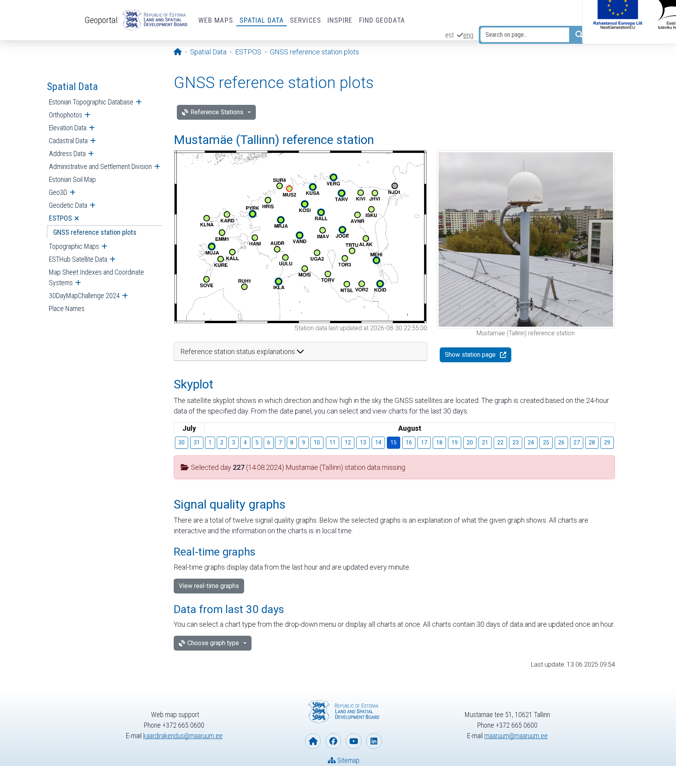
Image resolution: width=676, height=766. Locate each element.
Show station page (470, 354)
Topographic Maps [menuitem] (74, 246)
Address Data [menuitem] (67, 153)
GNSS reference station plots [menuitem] (95, 232)
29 (607, 442)
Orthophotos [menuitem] (65, 115)
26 (561, 442)
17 (424, 442)
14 (378, 442)
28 (592, 442)
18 (439, 442)
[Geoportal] (153, 20)
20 (470, 442)
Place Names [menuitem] (66, 308)
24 (531, 442)
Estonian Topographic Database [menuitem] (91, 102)
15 (393, 442)
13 (363, 442)
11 (332, 442)
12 (348, 442)
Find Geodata (382, 20)
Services (305, 20)
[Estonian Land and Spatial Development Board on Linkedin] (374, 741)
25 (546, 442)
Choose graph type (213, 643)
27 (577, 442)
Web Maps (215, 20)
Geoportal (101, 20)
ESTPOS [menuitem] (60, 218)
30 (181, 442)
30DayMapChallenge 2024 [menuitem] (84, 295)
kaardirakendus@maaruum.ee (183, 736)
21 (485, 442)
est (449, 35)
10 (317, 442)
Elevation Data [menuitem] (67, 128)
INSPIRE (340, 20)
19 (454, 442)
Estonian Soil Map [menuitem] (72, 179)
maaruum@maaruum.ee (516, 736)
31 (197, 442)
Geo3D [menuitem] (58, 192)
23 (515, 442)
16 (409, 442)
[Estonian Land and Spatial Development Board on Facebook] (333, 741)
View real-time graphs (209, 586)
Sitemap (348, 760)
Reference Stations (217, 112)
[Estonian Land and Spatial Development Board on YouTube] (353, 741)
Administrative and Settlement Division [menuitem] (100, 166)
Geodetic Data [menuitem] (68, 205)
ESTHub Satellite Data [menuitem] (78, 259)
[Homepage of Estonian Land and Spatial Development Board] (313, 741)
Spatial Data (261, 20)
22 (500, 442)
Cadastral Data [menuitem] (68, 141)
